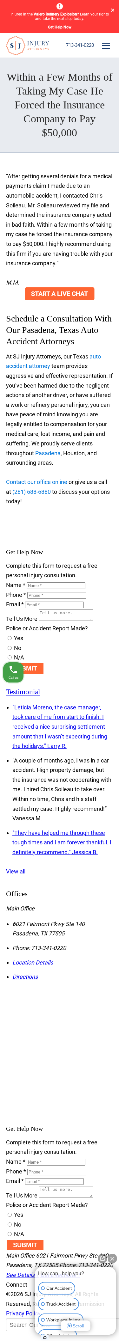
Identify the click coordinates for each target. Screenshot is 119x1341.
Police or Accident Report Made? (47, 628)
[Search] (22, 1337)
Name (15, 585)
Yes (18, 638)
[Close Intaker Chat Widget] (112, 1258)
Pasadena (48, 453)
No (17, 648)
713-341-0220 (80, 45)
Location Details (32, 962)
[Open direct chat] (102, 1258)
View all (15, 871)
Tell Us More (21, 618)
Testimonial (23, 692)
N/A (18, 657)
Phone (16, 594)
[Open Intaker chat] (45, 1337)
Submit (25, 668)
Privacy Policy (23, 1313)
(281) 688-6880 (31, 491)
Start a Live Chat (59, 293)
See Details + (22, 1274)
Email (15, 604)
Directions (25, 976)
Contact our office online (36, 482)
